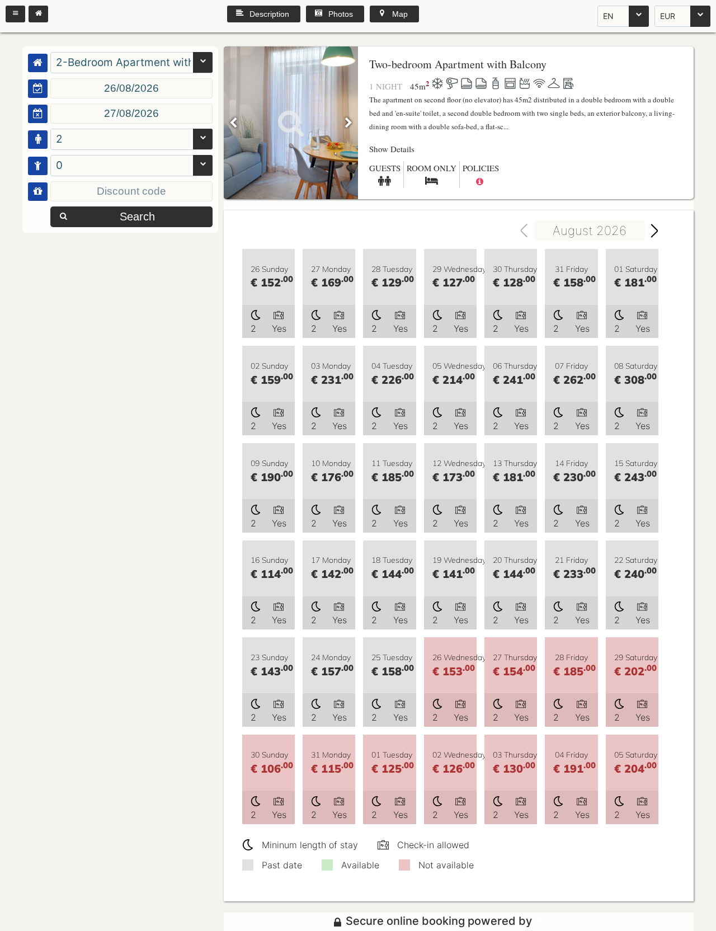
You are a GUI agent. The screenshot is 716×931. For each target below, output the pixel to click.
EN (608, 16)
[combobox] (623, 16)
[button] (15, 14)
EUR (667, 16)
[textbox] (131, 88)
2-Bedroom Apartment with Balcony (123, 62)
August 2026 (589, 230)
